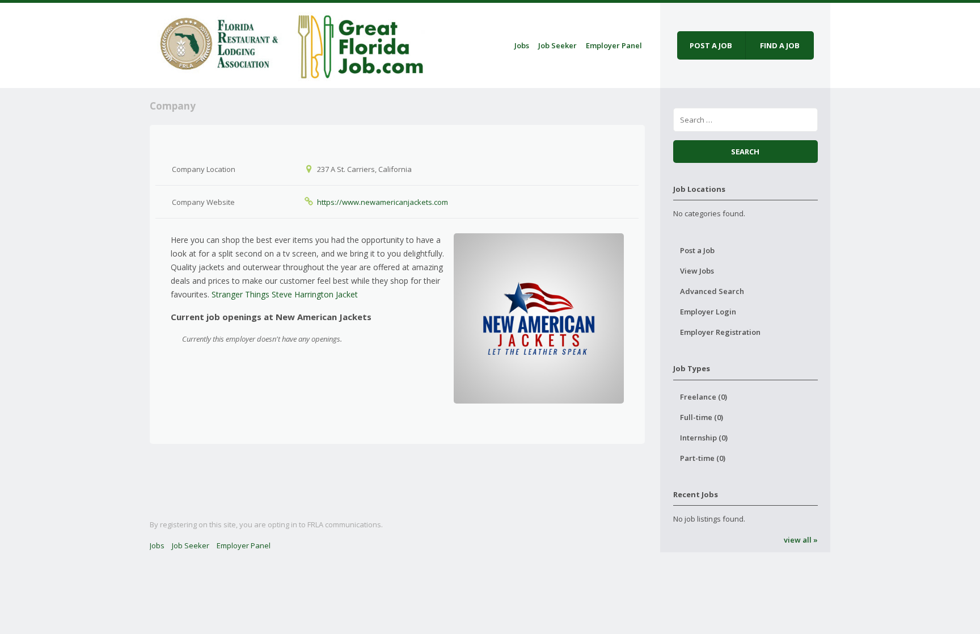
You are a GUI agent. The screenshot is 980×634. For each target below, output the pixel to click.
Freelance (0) (703, 397)
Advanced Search (712, 291)
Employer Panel (614, 45)
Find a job (780, 45)
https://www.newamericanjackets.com (382, 202)
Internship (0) (704, 438)
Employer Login (708, 311)
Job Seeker (557, 45)
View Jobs (697, 271)
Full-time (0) (701, 417)
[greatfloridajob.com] (289, 43)
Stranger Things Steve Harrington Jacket (285, 294)
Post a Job (697, 250)
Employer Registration (720, 332)
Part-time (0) (702, 458)
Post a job (711, 45)
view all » (801, 540)
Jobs (521, 45)
